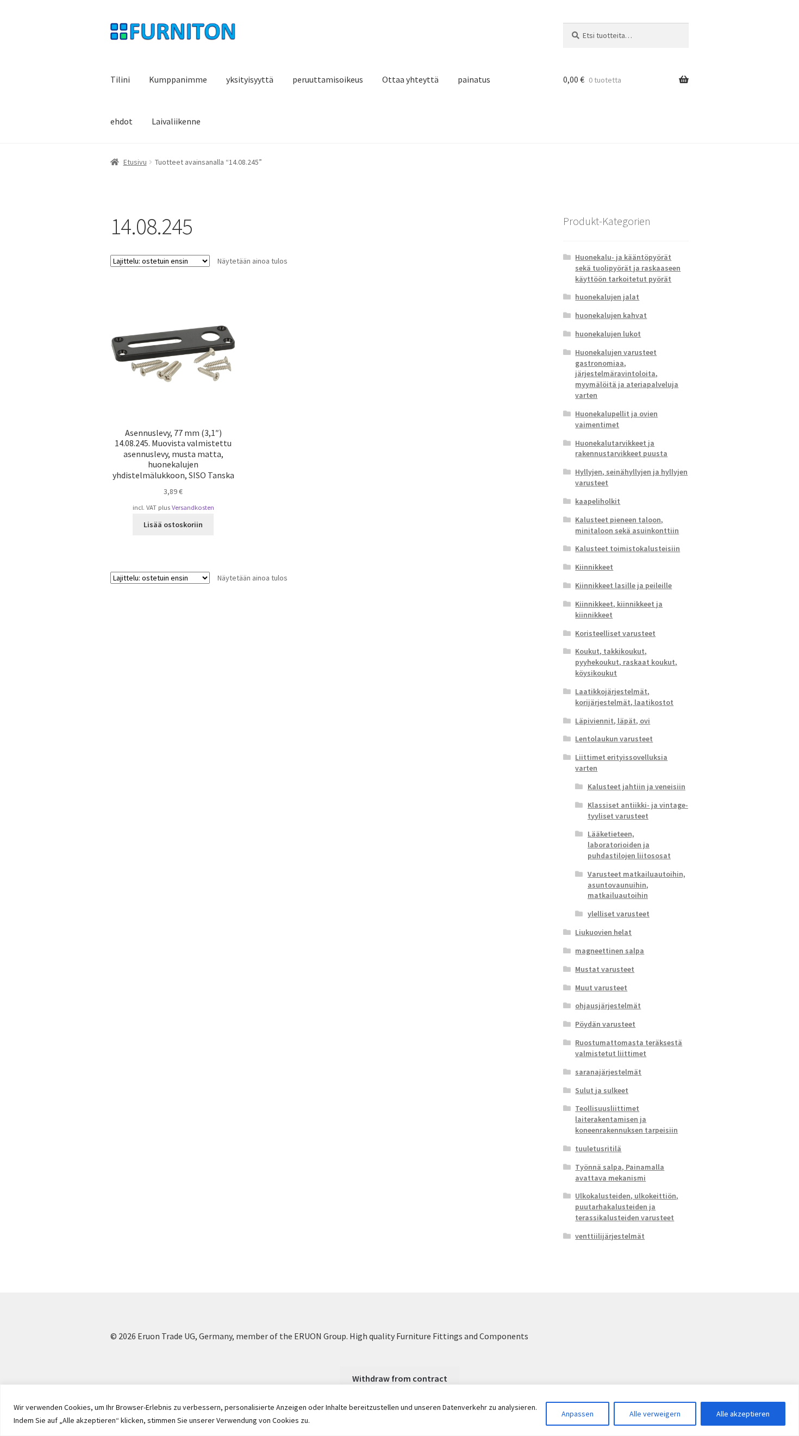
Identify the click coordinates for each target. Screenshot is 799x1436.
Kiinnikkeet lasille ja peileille (623, 585)
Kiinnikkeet (594, 567)
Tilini (120, 79)
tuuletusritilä (598, 1148)
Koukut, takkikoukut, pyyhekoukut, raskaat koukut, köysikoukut (626, 662)
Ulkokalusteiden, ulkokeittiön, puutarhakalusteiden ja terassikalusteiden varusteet (626, 1206)
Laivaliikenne (176, 121)
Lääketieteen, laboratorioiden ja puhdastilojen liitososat (629, 844)
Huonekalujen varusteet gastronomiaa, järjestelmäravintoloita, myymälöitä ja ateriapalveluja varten (626, 373)
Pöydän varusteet (605, 1024)
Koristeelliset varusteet (615, 633)
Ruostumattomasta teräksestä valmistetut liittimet (628, 1048)
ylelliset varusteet (619, 914)
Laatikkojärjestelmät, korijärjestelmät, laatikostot (624, 696)
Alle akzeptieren (743, 1414)
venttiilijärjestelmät (610, 1236)
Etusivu (135, 162)
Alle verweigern (655, 1414)
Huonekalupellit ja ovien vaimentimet (616, 419)
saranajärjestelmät (608, 1072)
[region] (399, 1410)
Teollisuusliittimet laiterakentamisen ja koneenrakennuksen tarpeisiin (626, 1119)
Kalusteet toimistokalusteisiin (627, 548)
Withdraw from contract (399, 1378)
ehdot (121, 121)
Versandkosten (193, 507)
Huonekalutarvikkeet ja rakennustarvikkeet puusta (621, 448)
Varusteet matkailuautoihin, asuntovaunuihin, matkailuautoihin (636, 885)
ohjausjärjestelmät (608, 1005)
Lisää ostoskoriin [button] (173, 524)
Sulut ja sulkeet (601, 1090)
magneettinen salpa (609, 951)
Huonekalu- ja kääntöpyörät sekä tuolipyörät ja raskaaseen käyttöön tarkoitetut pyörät (628, 268)
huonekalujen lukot (608, 334)
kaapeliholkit (597, 501)
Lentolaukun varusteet (614, 739)
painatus (474, 79)
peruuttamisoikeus (327, 79)
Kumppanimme (178, 79)
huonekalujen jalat (607, 297)
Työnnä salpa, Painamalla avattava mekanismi (619, 1172)
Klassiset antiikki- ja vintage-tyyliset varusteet (638, 810)
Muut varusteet (601, 987)
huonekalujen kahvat (611, 315)
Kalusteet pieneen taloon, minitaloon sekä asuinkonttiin (627, 525)
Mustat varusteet (604, 969)
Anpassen (577, 1414)
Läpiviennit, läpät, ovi (612, 721)
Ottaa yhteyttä (410, 79)
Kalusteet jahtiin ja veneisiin (636, 786)
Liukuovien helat (603, 932)
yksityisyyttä (249, 79)
